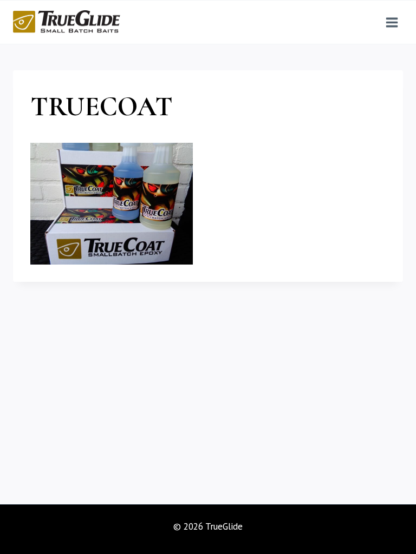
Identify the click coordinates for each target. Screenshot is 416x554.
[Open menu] (391, 22)
